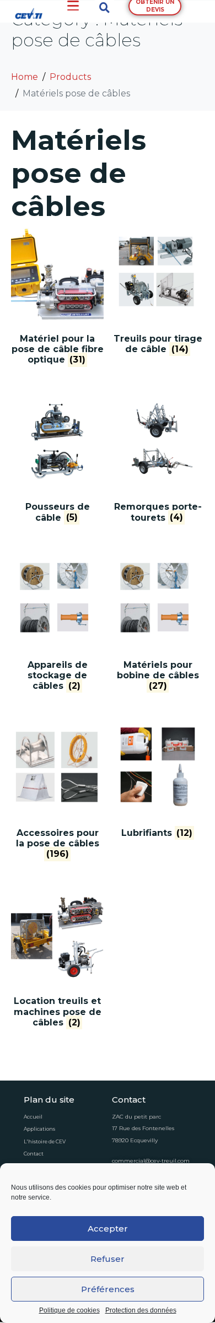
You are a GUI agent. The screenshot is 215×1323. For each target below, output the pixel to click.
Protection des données (140, 1310)
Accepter (108, 1228)
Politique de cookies (69, 1310)
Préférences (108, 1289)
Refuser (107, 1259)
